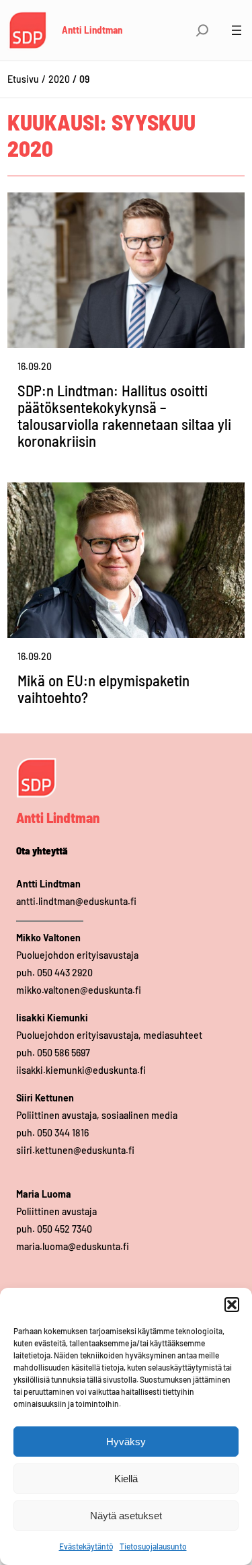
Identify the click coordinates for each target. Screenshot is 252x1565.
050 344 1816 (63, 1132)
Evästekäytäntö (86, 1546)
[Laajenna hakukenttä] (202, 30)
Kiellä (126, 1478)
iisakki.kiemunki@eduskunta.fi (81, 1070)
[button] (232, 1304)
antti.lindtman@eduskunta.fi (76, 901)
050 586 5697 (63, 1052)
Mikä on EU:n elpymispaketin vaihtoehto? (103, 689)
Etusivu (23, 79)
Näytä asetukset (126, 1515)
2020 (59, 79)
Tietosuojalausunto (153, 1546)
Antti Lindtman (92, 30)
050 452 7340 (64, 1229)
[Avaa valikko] (236, 30)
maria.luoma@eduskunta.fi (72, 1246)
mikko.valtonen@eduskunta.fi (78, 990)
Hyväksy (126, 1441)
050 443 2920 (65, 972)
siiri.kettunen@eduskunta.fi (75, 1150)
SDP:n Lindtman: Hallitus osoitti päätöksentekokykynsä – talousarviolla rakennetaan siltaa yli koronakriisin (124, 415)
